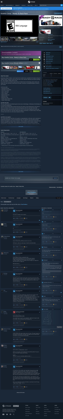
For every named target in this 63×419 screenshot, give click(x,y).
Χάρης (5, 311)
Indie (50, 43)
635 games (5, 312)
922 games (5, 346)
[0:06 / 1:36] (19, 26)
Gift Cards (27, 415)
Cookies (45, 413)
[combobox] (50, 5)
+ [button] (52, 43)
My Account (57, 413)
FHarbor (5, 345)
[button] (2, 5)
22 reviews (5, 291)
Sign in (2, 46)
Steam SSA (27, 409)
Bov (4, 290)
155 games (5, 330)
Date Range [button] (25, 197)
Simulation (44, 43)
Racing (41, 43)
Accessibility (46, 409)
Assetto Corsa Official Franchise (15, 11)
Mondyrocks (6, 252)
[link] (28, 71)
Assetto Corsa (24, 11)
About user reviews (52, 187)
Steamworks (27, 411)
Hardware (37, 411)
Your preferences (59, 187)
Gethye (5, 223)
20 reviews (5, 274)
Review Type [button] (3, 197)
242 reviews (5, 313)
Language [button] (18, 197)
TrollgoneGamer (7, 236)
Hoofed (5, 365)
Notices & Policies (47, 411)
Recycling (37, 413)
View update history (46, 89)
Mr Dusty (5, 273)
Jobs (37, 409)
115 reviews (5, 211)
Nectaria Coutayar (7, 328)
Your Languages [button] (7, 201)
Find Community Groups (47, 93)
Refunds (45, 415)
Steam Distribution (28, 413)
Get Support (57, 411)
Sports (48, 43)
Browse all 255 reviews (21, 392)
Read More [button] (59, 327)
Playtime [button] (31, 197)
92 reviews (5, 331)
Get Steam (57, 407)
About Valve (38, 407)
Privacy (45, 407)
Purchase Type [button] (11, 197)
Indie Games (7, 11)
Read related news (46, 91)
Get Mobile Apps (58, 409)
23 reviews (5, 238)
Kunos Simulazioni (51, 39)
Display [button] (37, 197)
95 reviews (5, 347)
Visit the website (46, 88)
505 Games (50, 40)
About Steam (27, 407)
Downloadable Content (31, 11)
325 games (5, 237)
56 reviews (5, 367)
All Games (2, 11)
